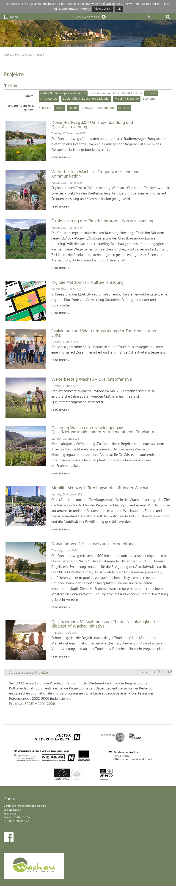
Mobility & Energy (127, 98)
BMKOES (88, 108)
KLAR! (59, 108)
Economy (149, 98)
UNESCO (124, 108)
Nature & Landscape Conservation (63, 93)
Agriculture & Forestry (127, 93)
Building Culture (100, 93)
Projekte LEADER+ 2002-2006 (32, 704)
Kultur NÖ (45, 108)
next (169, 672)
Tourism (151, 93)
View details (102, 9)
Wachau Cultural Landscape (18, 55)
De (148, 17)
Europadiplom (105, 108)
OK (119, 9)
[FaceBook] (9, 838)
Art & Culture (49, 98)
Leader (73, 108)
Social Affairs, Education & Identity (86, 98)
